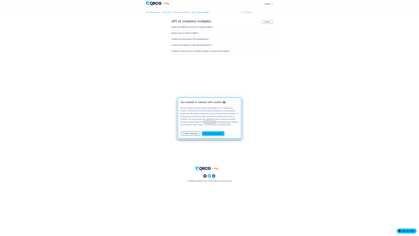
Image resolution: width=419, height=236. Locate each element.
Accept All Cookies (213, 133)
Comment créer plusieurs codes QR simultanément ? (192, 45)
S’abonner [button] (267, 22)
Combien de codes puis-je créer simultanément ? (190, 39)
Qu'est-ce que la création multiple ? (185, 33)
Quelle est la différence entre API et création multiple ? (192, 27)
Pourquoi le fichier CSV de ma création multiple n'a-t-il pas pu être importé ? (201, 51)
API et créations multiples (200, 12)
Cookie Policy (209, 122)
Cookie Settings (190, 133)
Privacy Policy (224, 122)
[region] (209, 118)
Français (267, 4)
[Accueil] (159, 5)
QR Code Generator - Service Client (158, 12)
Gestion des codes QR (181, 12)
